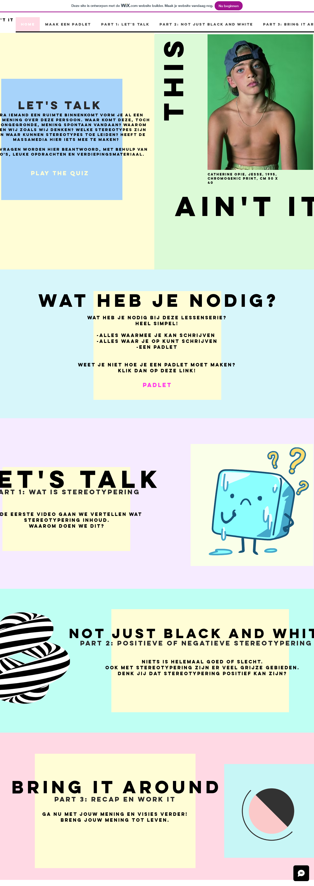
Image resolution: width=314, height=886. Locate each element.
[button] (173, 78)
